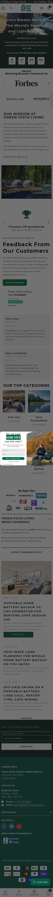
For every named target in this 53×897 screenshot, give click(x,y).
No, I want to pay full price (13, 461)
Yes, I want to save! (13, 459)
